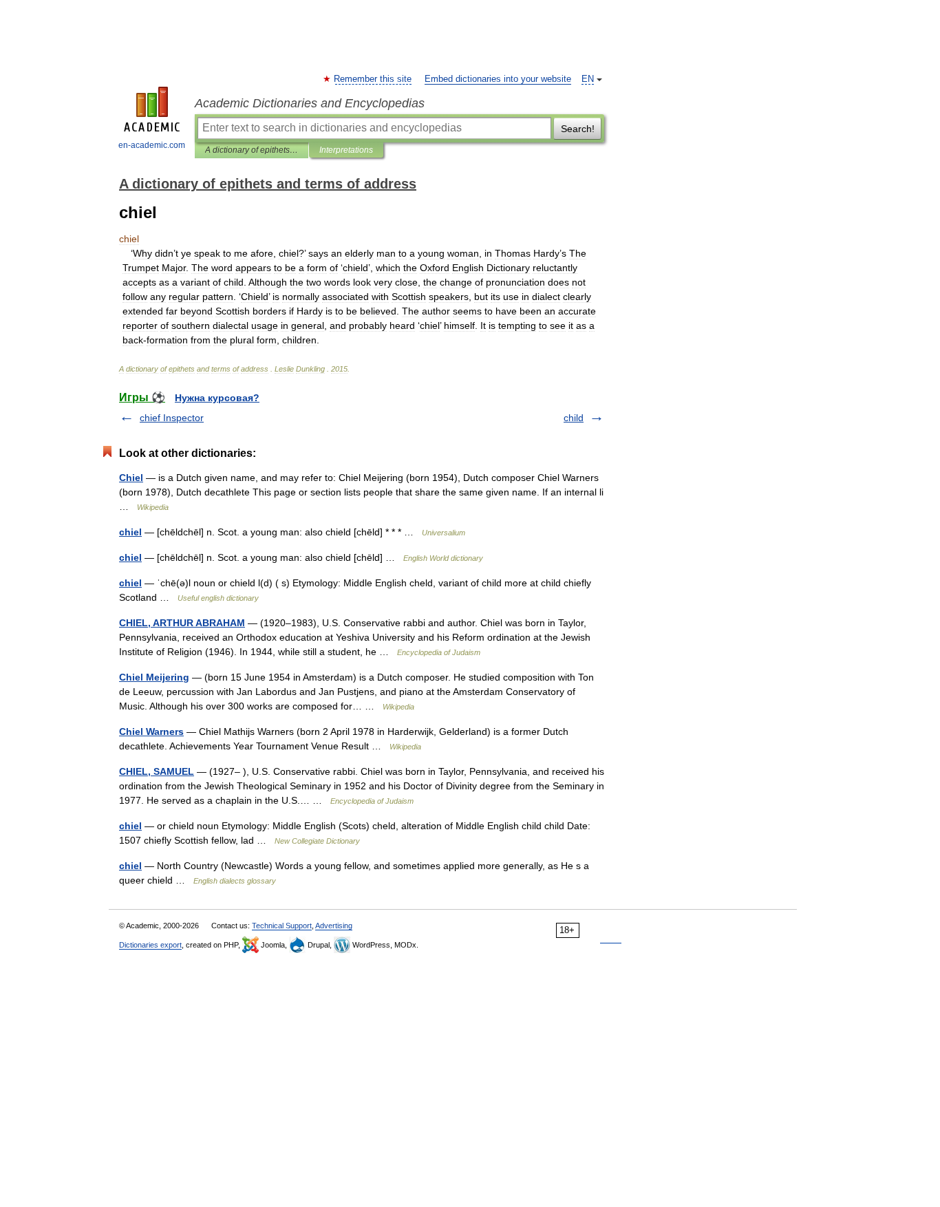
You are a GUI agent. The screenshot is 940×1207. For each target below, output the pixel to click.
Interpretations (346, 150)
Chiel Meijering (154, 677)
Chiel (131, 477)
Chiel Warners (151, 731)
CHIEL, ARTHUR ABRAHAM (182, 622)
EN (587, 79)
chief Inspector (172, 417)
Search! (578, 128)
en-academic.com (151, 145)
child (574, 417)
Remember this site (373, 79)
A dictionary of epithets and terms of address (251, 150)
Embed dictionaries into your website (498, 79)
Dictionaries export (150, 945)
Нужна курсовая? (217, 397)
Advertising (333, 925)
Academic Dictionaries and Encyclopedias (310, 103)
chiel (130, 531)
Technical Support (282, 925)
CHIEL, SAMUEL (156, 771)
